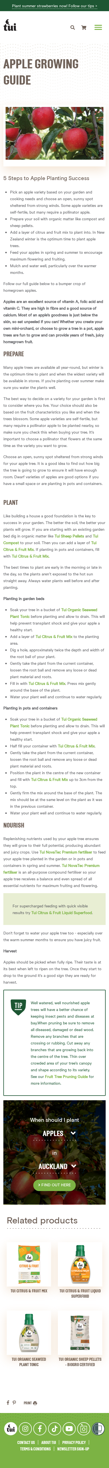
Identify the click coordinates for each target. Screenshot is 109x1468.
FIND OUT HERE (55, 1185)
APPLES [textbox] (53, 1134)
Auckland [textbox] (53, 1167)
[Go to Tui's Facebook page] (39, 1428)
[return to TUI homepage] (11, 25)
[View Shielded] (98, 1428)
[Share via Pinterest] (14, 1402)
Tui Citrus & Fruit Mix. (30, 556)
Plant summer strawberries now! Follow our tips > (54, 5)
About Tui (48, 1443)
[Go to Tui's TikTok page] (54, 1428)
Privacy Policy (74, 1443)
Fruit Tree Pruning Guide (66, 1076)
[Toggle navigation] (73, 27)
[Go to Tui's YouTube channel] (69, 1428)
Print (28, 1403)
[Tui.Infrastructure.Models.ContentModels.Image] (29, 1264)
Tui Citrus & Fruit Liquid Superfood (61, 912)
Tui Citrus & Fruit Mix (53, 636)
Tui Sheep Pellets (69, 536)
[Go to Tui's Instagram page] (25, 1428)
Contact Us (26, 1443)
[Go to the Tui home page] (10, 1428)
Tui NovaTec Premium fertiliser (65, 852)
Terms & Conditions (35, 1449)
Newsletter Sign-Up (73, 1449)
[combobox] (54, 1134)
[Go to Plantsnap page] (83, 1428)
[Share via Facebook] (8, 1402)
